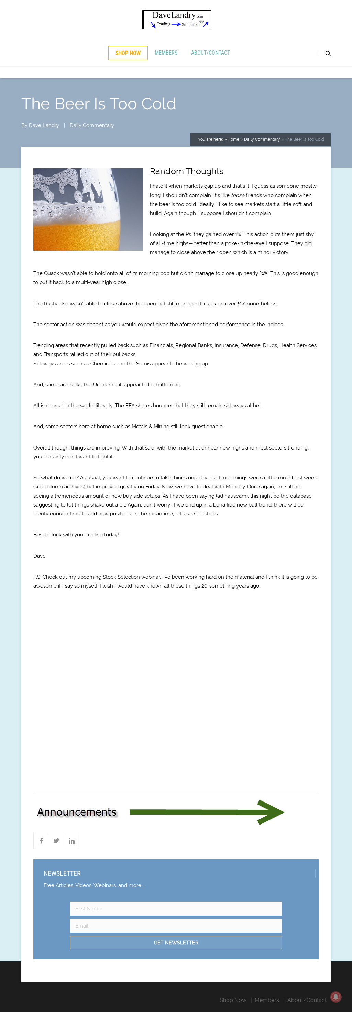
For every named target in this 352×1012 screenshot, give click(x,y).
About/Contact (210, 52)
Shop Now (128, 53)
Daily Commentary (92, 125)
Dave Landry (44, 125)
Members (166, 52)
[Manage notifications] (335, 996)
